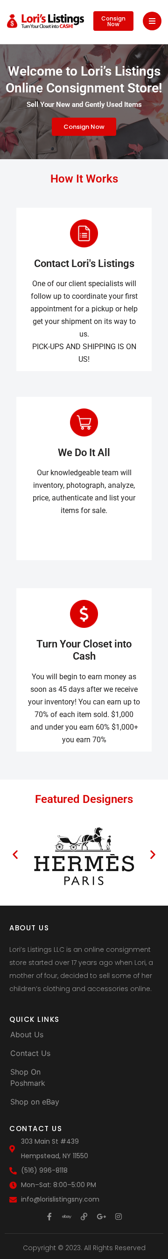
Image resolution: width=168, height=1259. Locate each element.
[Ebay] (66, 1216)
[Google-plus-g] (101, 1216)
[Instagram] (118, 1216)
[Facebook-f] (49, 1216)
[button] (15, 854)
